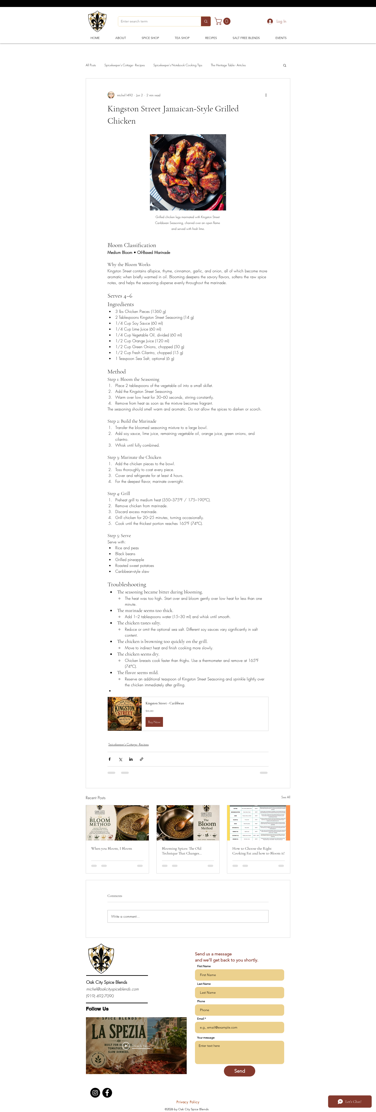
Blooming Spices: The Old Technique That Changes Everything (181, 851)
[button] (223, 21)
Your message (206, 1041)
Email (200, 1022)
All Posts (91, 65)
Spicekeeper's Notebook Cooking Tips (177, 65)
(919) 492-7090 (100, 1000)
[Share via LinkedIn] (131, 759)
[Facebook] (107, 1097)
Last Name (204, 988)
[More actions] (266, 95)
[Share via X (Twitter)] (120, 759)
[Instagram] (95, 1097)
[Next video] (177, 1049)
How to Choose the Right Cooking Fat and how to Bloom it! (258, 851)
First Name (204, 970)
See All (285, 797)
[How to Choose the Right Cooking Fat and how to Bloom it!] (258, 823)
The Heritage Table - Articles (228, 65)
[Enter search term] (206, 21)
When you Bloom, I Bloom (111, 848)
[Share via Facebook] (109, 759)
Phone (201, 1005)
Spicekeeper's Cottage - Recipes (124, 65)
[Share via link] (141, 759)
